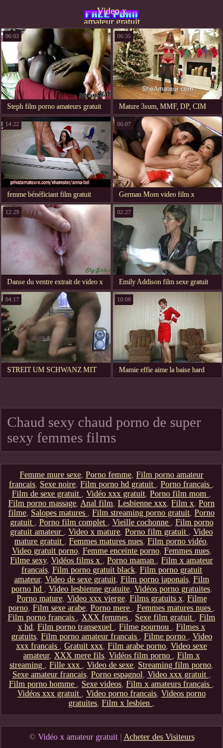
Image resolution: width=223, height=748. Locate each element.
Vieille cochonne (141, 522)
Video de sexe (110, 665)
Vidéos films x (76, 560)
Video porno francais (121, 693)
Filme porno (166, 636)
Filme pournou (145, 627)
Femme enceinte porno (121, 550)
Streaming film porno (174, 665)
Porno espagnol (117, 674)
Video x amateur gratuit (112, 15)
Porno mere (111, 608)
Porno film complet (73, 522)
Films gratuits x (156, 598)
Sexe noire (58, 484)
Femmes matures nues (106, 541)
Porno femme (108, 474)
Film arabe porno (137, 646)
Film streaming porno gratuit (141, 512)
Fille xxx (65, 665)
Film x (182, 503)
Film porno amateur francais (90, 636)
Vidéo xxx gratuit (115, 493)
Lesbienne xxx (142, 503)
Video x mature (94, 531)
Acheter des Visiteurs (159, 737)
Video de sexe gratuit (80, 579)
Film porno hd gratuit (118, 484)
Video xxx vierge (96, 598)
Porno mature (39, 598)
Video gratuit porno (45, 550)
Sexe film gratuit (164, 617)
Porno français (186, 484)
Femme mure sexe (50, 474)
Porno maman (131, 560)
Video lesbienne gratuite (89, 588)
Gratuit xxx (83, 646)
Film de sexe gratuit (46, 493)
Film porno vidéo (176, 541)
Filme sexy (28, 560)
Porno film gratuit (157, 531)
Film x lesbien (127, 703)
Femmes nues (186, 550)
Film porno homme (43, 684)
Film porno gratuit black (93, 569)
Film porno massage (42, 503)
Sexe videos (101, 684)
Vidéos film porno (140, 655)
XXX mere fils (79, 655)
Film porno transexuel (75, 627)
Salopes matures (59, 512)
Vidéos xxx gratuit (49, 693)
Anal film (96, 503)
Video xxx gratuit (178, 674)
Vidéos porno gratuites (172, 588)
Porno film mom (179, 493)
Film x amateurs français (169, 684)
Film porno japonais (155, 579)
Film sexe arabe (59, 608)
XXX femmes (105, 617)
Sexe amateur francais (49, 674)
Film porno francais (42, 617)
